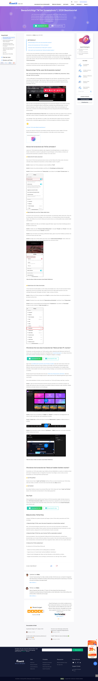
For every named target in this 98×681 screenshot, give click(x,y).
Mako (38, 574)
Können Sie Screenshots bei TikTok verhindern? (38, 45)
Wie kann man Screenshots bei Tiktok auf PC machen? (40, 47)
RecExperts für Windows (47, 662)
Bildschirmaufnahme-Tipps (62, 662)
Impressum (32, 662)
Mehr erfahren (33, 582)
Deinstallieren (17, 678)
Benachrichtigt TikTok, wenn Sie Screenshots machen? (40, 42)
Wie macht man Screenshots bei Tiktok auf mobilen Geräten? (41, 50)
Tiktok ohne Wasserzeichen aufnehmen (56, 373)
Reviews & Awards (33, 664)
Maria (34, 35)
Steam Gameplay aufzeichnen (86, 88)
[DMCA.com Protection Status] (62, 678)
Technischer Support (85, 99)
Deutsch (75, 1)
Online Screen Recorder (47, 666)
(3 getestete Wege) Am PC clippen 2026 (34, 628)
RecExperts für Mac (46, 664)
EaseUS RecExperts (57, 353)
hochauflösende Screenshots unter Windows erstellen (42, 363)
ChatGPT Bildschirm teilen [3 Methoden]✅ (60, 636)
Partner (72, 4)
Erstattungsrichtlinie (23, 678)
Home (16, 7)
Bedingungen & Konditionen (31, 678)
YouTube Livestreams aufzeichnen (87, 71)
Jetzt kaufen (65, 4)
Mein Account (38, 678)
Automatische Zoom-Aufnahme (42, 4)
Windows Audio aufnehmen (86, 82)
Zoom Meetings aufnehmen (86, 65)
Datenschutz (32, 668)
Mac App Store (60, 664)
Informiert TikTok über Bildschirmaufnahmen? (35, 127)
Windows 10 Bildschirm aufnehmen (87, 76)
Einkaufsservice (85, 102)
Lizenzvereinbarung (33, 666)
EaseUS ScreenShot (46, 668)
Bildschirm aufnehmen (24, 7)
